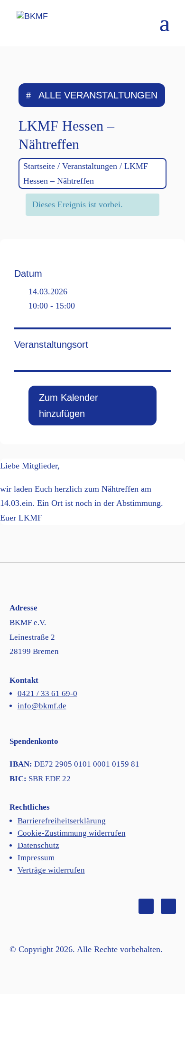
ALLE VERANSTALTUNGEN (97, 95)
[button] (164, 28)
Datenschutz (38, 845)
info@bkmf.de (42, 705)
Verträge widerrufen (51, 869)
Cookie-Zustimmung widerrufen (72, 833)
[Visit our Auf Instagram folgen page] (168, 906)
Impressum (36, 857)
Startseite (39, 166)
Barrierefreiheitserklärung (62, 820)
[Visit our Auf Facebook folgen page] (146, 906)
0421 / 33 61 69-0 (47, 693)
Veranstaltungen (89, 166)
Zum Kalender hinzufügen (68, 405)
